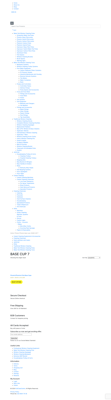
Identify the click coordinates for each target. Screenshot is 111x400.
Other (15, 208)
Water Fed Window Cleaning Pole (24, 350)
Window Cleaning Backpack (22, 354)
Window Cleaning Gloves (24, 121)
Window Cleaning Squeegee (25, 125)
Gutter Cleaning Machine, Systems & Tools (22, 214)
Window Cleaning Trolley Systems (27, 66)
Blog (15, 369)
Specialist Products (26, 189)
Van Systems (21, 99)
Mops (18, 166)
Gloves (19, 218)
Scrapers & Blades (22, 142)
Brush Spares (21, 58)
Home (15, 3)
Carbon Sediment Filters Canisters (30, 70)
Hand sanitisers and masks (22, 240)
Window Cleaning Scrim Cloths (26, 136)
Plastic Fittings (24, 113)
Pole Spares (20, 55)
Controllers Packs (25, 86)
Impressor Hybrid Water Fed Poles (27, 49)
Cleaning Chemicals (20, 191)
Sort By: (85, 257)
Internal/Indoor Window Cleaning (27, 132)
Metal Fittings (24, 109)
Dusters (19, 150)
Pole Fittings (24, 115)
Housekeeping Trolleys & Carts (26, 154)
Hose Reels (23, 95)
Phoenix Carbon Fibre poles (25, 41)
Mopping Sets (21, 160)
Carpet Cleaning (19, 175)
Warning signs (21, 60)
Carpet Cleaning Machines (25, 177)
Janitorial (16, 152)
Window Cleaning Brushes (25, 57)
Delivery (16, 364)
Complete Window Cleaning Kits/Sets (28, 123)
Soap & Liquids (21, 140)
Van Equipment (21, 101)
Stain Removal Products (27, 187)
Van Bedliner (24, 105)
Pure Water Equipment (24, 68)
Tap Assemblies (25, 117)
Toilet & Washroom (22, 204)
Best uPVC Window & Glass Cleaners (28, 129)
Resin (21, 82)
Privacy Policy (14, 392)
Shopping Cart (18, 368)
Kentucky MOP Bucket (20, 356)
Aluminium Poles (22, 53)
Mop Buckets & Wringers (24, 162)
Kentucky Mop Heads (26, 167)
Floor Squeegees (22, 171)
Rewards (16, 375)
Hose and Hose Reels (23, 92)
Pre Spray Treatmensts (27, 183)
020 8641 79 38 (22, 393)
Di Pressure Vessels (26, 72)
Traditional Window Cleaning (22, 119)
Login (15, 381)
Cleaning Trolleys (25, 156)
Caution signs (21, 220)
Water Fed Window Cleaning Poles (24, 33)
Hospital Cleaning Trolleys (28, 158)
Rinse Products (24, 185)
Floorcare (20, 195)
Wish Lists (17, 383)
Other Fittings (24, 111)
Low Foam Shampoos (26, 181)
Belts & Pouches (22, 144)
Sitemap (16, 373)
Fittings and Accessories (27, 94)
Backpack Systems (23, 64)
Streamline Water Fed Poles (25, 35)
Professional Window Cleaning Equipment (26, 348)
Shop (15, 7)
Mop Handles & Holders (24, 164)
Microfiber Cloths (25, 226)
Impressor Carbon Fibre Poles (26, 51)
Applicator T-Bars (22, 134)
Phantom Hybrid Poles (24, 45)
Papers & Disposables (23, 230)
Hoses (22, 97)
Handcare (20, 197)
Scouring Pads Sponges (27, 228)
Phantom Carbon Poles (24, 43)
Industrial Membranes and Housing (30, 74)
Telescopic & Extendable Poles (26, 148)
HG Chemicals (21, 206)
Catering (19, 193)
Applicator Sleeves (22, 130)
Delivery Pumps (25, 88)
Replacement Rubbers (23, 127)
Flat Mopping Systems (24, 169)
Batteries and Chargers (27, 103)
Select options (16, 282)
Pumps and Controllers (24, 84)
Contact (16, 9)
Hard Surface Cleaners (24, 199)
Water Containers (25, 80)
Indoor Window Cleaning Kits (26, 138)
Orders (16, 385)
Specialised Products (23, 203)
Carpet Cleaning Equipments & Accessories (27, 236)
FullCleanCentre (20, 388)
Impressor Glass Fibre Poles (25, 47)
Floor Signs (20, 173)
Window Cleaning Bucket (24, 146)
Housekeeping (21, 201)
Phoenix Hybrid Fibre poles (25, 39)
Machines (20, 210)
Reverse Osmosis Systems (28, 76)
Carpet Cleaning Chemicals (25, 179)
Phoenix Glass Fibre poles (25, 37)
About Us (16, 5)
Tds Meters (23, 78)
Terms (15, 366)
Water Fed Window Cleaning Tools (24, 62)
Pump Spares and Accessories (29, 90)
